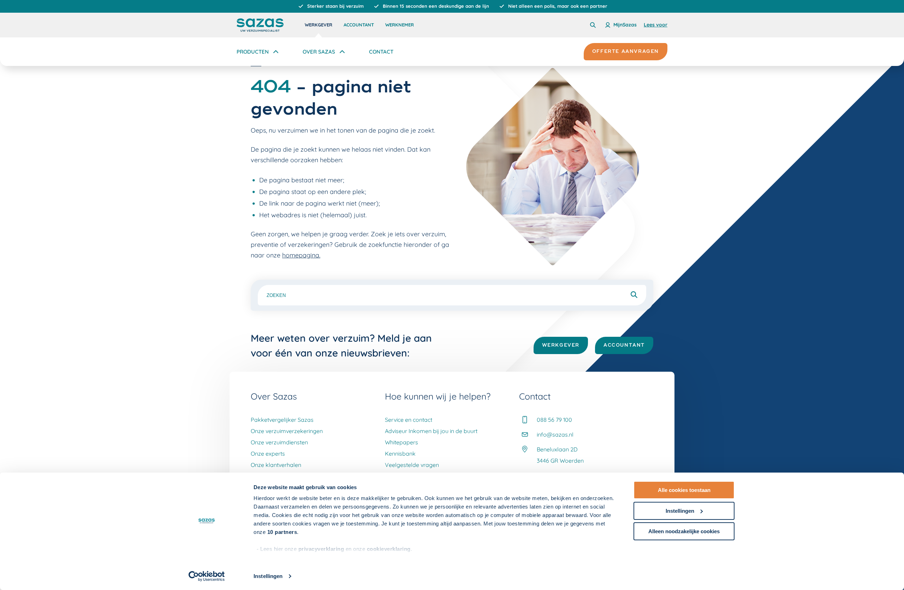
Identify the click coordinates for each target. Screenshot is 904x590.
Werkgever (318, 25)
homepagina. (301, 255)
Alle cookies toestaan (684, 490)
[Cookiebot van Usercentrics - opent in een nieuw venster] (207, 576)
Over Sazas (319, 51)
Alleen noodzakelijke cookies (684, 531)
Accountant (359, 25)
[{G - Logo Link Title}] (260, 25)
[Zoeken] (593, 25)
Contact (381, 51)
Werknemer (399, 25)
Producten (253, 51)
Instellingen (268, 576)
